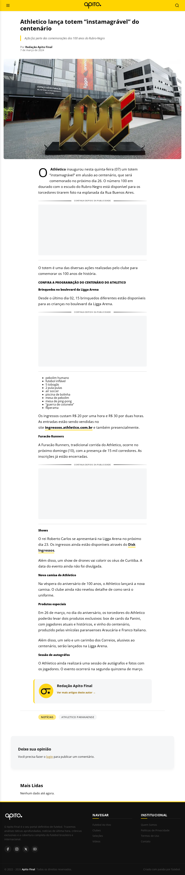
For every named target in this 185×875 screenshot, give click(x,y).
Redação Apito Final (38, 47)
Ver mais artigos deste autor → (76, 692)
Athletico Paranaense (77, 717)
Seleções (97, 835)
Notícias (47, 717)
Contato (145, 841)
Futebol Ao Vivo (101, 824)
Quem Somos (149, 824)
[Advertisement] (92, 230)
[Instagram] (16, 849)
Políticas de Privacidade (155, 830)
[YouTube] (34, 849)
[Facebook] (7, 849)
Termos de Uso (150, 835)
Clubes (96, 830)
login (49, 757)
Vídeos (96, 841)
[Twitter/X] (25, 849)
